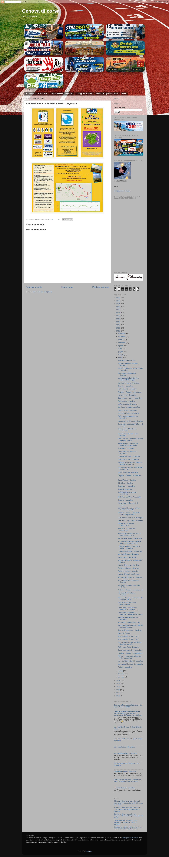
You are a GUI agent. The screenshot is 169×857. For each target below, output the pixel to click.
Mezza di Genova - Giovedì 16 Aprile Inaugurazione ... (129, 514)
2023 (118, 307)
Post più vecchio (100, 287)
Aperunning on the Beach (127, 557)
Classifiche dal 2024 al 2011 (62, 94)
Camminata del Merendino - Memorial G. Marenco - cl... (128, 608)
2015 (118, 331)
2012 (118, 687)
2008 (118, 696)
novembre (122, 336)
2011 (118, 690)
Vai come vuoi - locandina (127, 395)
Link (124, 94)
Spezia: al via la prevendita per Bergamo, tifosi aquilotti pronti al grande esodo (128, 816)
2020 (118, 316)
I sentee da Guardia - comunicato (130, 551)
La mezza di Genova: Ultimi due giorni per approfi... (129, 643)
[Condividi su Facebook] (69, 219)
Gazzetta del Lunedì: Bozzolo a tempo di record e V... (129, 534)
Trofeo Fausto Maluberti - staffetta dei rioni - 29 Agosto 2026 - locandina (127, 780)
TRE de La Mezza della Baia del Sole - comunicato (129, 657)
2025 (118, 301)
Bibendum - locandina (126, 448)
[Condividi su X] (67, 219)
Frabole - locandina (125, 667)
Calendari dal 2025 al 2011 (36, 94)
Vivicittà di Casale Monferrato (128, 574)
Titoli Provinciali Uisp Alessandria (129, 497)
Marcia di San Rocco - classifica (125, 753)
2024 (118, 304)
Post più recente (34, 287)
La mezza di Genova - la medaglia (130, 664)
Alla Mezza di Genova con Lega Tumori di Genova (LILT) (129, 542)
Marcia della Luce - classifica (124, 788)
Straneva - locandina (125, 500)
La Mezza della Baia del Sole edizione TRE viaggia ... (128, 379)
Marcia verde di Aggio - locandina (130, 538)
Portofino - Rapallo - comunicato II (130, 590)
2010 (118, 693)
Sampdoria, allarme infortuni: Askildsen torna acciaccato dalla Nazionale (128, 828)
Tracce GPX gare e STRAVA (107, 94)
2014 (118, 681)
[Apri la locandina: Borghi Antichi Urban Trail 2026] (43, 48)
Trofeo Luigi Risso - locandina (128, 647)
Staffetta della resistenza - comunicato (127, 493)
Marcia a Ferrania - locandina (128, 383)
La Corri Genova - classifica (128, 472)
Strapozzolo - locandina (126, 486)
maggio (121, 355)
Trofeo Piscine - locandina (127, 410)
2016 (118, 328)
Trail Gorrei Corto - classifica (128, 571)
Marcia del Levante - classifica (129, 407)
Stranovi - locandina (125, 489)
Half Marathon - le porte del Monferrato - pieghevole (128, 444)
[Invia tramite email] (63, 219)
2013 (118, 684)
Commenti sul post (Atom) (42, 292)
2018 (118, 322)
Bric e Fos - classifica (125, 483)
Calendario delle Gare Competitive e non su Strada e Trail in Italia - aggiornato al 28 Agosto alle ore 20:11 (127, 713)
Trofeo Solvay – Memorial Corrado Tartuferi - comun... (130, 439)
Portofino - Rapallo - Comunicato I (130, 653)
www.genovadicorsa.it (130, 838)
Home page (67, 287)
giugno (121, 352)
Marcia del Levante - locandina (129, 622)
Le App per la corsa (84, 94)
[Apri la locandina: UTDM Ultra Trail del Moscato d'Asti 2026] (84, 48)
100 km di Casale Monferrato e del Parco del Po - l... (130, 599)
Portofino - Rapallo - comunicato (129, 392)
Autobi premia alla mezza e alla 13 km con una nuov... (130, 626)
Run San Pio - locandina (126, 360)
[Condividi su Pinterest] (71, 219)
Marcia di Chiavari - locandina (128, 554)
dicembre (121, 333)
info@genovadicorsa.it (122, 191)
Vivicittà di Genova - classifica (128, 565)
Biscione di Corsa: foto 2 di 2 (128, 636)
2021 (118, 313)
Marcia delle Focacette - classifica (130, 577)
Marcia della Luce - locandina (124, 747)
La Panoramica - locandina (127, 404)
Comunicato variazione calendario (130, 650)
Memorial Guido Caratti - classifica (130, 661)
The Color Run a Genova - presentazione (127, 603)
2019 (118, 319)
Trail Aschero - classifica (126, 401)
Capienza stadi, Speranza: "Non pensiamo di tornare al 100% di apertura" (125, 822)
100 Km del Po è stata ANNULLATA (126, 524)
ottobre (121, 340)
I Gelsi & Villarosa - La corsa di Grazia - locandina (129, 547)
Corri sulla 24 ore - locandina (128, 459)
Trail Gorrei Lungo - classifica (128, 568)
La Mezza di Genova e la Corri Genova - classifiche (129, 509)
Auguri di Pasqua (124, 633)
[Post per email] (58, 219)
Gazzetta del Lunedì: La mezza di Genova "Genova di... (130, 463)
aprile (120, 358)
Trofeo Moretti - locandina (127, 389)
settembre (122, 343)
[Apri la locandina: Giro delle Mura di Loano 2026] (125, 48)
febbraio (121, 674)
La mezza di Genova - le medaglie (130, 518)
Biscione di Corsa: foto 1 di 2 (128, 639)
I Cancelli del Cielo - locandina (129, 456)
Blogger (89, 851)
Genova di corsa (40, 11)
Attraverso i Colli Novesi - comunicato (127, 529)
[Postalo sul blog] (65, 219)
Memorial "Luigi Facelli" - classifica (130, 521)
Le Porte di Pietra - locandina (128, 413)
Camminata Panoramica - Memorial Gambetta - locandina (130, 613)
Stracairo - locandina (125, 386)
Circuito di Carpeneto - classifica (129, 630)
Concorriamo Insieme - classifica (129, 398)
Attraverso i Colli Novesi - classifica (130, 421)
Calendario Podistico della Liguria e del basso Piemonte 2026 (128, 706)
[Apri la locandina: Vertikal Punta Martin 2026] (125, 64)
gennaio (121, 677)
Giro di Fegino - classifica (127, 480)
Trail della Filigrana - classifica (125, 771)
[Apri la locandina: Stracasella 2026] (84, 31)
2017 (118, 325)
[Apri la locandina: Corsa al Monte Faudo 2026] (43, 64)
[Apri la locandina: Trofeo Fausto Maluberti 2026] (43, 31)
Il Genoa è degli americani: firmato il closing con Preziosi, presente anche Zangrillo (127, 809)
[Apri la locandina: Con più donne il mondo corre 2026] (43, 80)
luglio (120, 349)
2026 (118, 298)
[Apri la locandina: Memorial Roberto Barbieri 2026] (125, 31)
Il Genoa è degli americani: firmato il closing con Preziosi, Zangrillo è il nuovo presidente (128, 803)
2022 (118, 310)
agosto (121, 346)
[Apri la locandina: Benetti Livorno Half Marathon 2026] (84, 64)
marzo (120, 671)
